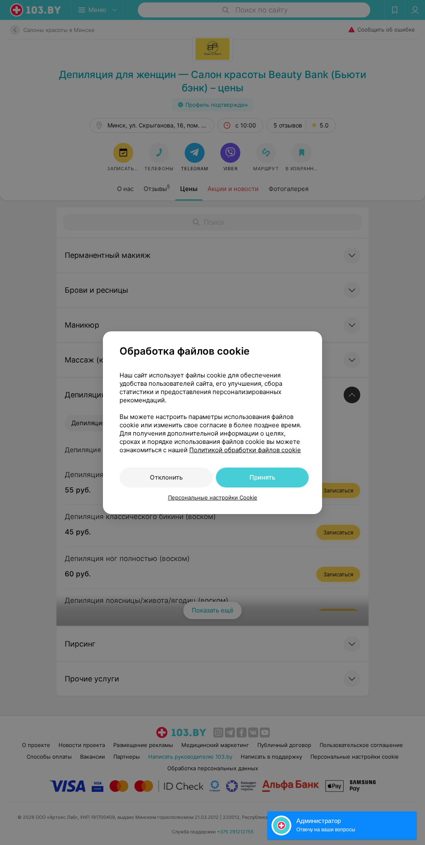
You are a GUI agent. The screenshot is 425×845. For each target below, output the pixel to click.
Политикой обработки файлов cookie (245, 450)
